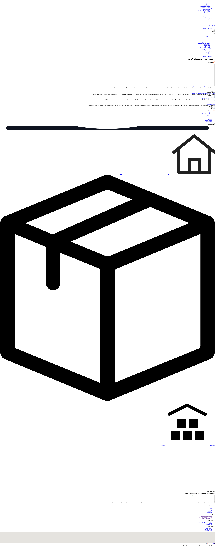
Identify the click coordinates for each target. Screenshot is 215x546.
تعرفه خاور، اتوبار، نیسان (205, 7)
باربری (211, 114)
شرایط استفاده (209, 512)
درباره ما (210, 507)
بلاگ (211, 510)
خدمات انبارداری (207, 12)
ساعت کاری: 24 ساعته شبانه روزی (205, 517)
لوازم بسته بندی (209, 121)
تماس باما (210, 18)
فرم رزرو (210, 15)
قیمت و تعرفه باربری (208, 120)
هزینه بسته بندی (207, 5)
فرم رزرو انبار (207, 17)
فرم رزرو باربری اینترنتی (205, 16)
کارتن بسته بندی (207, 11)
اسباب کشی (210, 112)
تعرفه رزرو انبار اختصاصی (205, 6)
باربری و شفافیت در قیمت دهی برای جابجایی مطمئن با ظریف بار (203, 93)
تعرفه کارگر (208, 36)
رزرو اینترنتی (210, 511)
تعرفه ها (210, 2)
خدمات (211, 8)
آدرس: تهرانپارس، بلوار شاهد (207, 518)
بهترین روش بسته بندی (208, 530)
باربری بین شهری (207, 13)
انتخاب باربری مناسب (211, 104)
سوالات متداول (207, 19)
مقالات (208, 53)
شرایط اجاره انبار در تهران (205, 14)
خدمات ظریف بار (209, 116)
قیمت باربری (210, 119)
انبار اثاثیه (210, 523)
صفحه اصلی (210, 506)
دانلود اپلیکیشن (210, 28)
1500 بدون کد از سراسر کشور (206, 516)
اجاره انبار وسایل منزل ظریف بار (204, 10)
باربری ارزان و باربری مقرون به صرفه (205, 522)
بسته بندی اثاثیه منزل (206, 9)
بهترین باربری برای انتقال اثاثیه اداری (208, 98)
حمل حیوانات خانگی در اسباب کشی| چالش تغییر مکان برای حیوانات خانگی (201, 86)
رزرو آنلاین (204, 28)
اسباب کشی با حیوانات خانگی (206, 113)
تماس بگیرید (211, 25)
